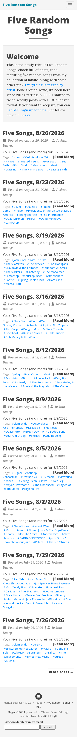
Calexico (18, 652)
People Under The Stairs (21, 534)
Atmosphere (55, 276)
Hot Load (50, 161)
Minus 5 (11, 481)
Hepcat (18, 427)
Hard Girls (55, 280)
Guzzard (31, 206)
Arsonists (12, 378)
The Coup (12, 329)
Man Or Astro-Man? (37, 374)
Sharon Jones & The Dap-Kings (48, 530)
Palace (10, 161)
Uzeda (33, 325)
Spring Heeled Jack (32, 280)
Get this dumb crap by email (24, 722)
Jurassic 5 (34, 427)
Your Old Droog (16, 435)
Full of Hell (20, 165)
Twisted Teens (29, 161)
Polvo (19, 210)
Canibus (11, 591)
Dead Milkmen (15, 218)
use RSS (13, 110)
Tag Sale (18, 579)
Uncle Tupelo (55, 333)
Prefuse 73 (30, 477)
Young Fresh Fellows (34, 481)
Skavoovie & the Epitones (22, 268)
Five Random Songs (20, 4)
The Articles (36, 264)
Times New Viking (38, 656)
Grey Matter (14, 595)
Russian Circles (32, 333)
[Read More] (63, 156)
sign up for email (35, 110)
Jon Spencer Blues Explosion (53, 583)
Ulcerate (36, 587)
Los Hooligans (59, 264)
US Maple (48, 477)
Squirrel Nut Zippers (55, 325)
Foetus (10, 280)
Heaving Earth (57, 169)
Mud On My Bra (16, 587)
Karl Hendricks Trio (37, 157)
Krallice (51, 652)
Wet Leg (58, 481)
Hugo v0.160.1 (16, 712)
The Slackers (14, 272)
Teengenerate (27, 214)
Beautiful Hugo (60, 712)
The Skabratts (30, 591)
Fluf (33, 321)
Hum (16, 157)
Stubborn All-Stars (55, 268)
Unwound (66, 477)
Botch (26, 378)
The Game (61, 386)
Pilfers (39, 542)
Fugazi (17, 473)
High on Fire (31, 489)
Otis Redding (53, 435)
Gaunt (17, 206)
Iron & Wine (42, 526)
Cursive (37, 644)
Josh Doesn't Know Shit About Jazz (24, 581)
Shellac (35, 435)
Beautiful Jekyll (47, 716)
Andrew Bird (50, 534)
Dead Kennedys (51, 218)
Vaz (21, 530)
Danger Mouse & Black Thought (43, 329)
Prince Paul (43, 378)
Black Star (19, 321)
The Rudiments (41, 382)
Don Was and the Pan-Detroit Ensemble (37, 601)
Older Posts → (61, 672)
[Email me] (38, 696)
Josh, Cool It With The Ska (29, 260)
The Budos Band (54, 431)
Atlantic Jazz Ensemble (30, 599)
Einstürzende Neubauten (22, 648)
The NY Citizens (59, 542)
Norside (55, 599)
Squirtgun (35, 652)
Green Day (32, 431)
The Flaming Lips (32, 169)
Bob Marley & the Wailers (22, 337)
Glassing (11, 169)
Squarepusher (33, 276)
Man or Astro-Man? (45, 165)
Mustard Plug (55, 587)
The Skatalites (15, 264)
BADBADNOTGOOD (32, 538)
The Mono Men (54, 272)
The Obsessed (44, 485)
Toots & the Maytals (36, 386)
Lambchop (12, 222)
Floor (32, 218)
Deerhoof (12, 333)
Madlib (47, 648)
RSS (38, 706)
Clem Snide (20, 423)
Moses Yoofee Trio (39, 595)
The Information (52, 214)
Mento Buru (13, 284)
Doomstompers (54, 591)
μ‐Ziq (16, 374)
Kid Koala (51, 427)
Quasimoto (13, 431)
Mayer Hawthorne (17, 485)
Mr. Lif (9, 530)
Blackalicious (21, 526)
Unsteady (33, 272)
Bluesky (23, 115)
